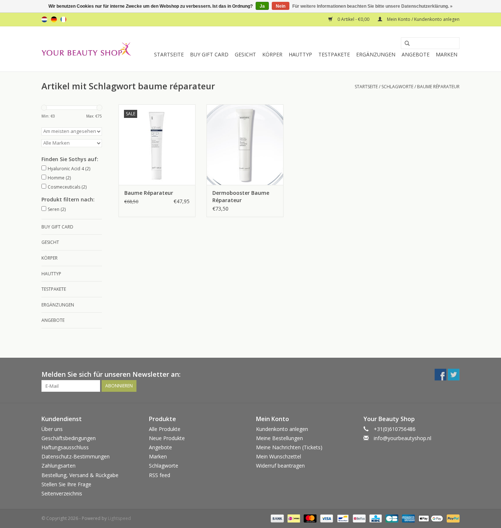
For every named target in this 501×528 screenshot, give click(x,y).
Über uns (52, 428)
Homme (59, 178)
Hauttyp (300, 54)
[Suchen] (404, 43)
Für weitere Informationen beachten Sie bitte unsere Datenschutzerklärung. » (372, 6)
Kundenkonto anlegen (282, 428)
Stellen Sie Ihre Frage (66, 484)
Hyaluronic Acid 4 (69, 169)
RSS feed (159, 475)
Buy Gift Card (209, 54)
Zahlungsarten (58, 465)
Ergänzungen (375, 54)
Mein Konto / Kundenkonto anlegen (423, 19)
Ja (262, 6)
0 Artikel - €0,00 (353, 19)
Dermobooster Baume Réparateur (240, 196)
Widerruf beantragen (280, 465)
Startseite (169, 54)
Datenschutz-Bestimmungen (75, 456)
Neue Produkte (167, 438)
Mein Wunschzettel (278, 456)
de (54, 19)
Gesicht (245, 54)
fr (63, 19)
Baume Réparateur (148, 192)
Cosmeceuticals (67, 187)
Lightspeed (119, 518)
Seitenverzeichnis (61, 493)
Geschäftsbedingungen (68, 438)
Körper (272, 54)
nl (44, 19)
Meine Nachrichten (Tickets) (289, 447)
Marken (446, 54)
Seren (57, 209)
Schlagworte (397, 86)
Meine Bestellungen (279, 438)
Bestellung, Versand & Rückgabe (79, 475)
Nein (280, 6)
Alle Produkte (164, 428)
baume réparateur (438, 86)
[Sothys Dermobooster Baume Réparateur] (245, 144)
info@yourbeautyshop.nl (402, 438)
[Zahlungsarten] (276, 518)
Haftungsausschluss (65, 447)
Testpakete (334, 54)
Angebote (415, 54)
